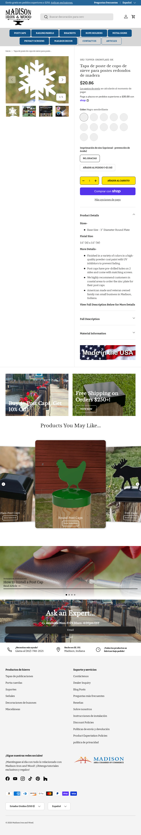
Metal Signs (119, 33)
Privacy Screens (34, 41)
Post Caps (20, 33)
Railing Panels (45, 33)
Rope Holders (94, 33)
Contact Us (89, 41)
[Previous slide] (3, 484)
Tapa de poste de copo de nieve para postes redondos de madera (33, 51)
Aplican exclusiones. (62, 2)
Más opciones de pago (108, 199)
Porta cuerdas (14, 682)
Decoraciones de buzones (21, 702)
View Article (10, 586)
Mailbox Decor (63, 41)
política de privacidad (86, 742)
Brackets (70, 33)
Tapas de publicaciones (19, 676)
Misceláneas (13, 709)
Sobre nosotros (82, 709)
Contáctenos (81, 676)
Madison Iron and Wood (22, 822)
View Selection (10, 517)
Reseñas (78, 702)
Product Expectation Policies (90, 735)
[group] (70, 572)
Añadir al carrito (118, 180)
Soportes (11, 689)
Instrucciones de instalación (90, 715)
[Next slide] (137, 484)
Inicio (8, 51)
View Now (86, 409)
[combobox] (76, 16)
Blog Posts (79, 689)
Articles (111, 41)
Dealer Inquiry (82, 682)
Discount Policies (83, 722)
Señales (10, 696)
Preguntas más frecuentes (88, 696)
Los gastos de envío (90, 88)
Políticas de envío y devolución (91, 729)
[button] (66, 594)
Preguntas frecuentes (106, 2)
